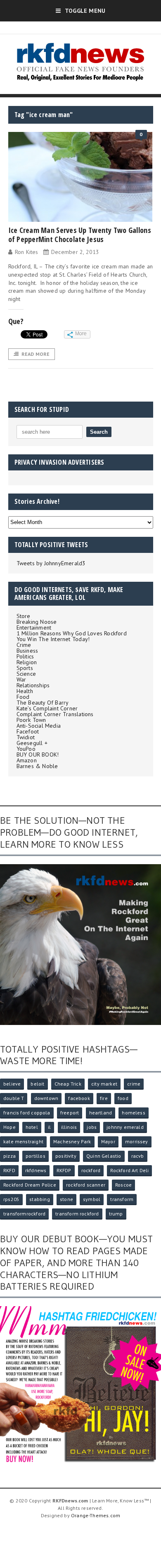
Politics (25, 656)
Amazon (27, 760)
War (21, 679)
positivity (65, 1156)
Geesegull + (32, 743)
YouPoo (26, 748)
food (123, 1098)
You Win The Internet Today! (53, 639)
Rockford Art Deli (129, 1170)
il (49, 1127)
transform (121, 1199)
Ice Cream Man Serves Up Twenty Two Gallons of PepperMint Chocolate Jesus (79, 234)
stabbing (39, 1199)
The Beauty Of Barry (43, 702)
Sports (25, 668)
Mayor (108, 1141)
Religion (27, 662)
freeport (69, 1112)
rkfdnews (35, 1170)
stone (66, 1199)
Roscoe (123, 1185)
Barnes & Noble (37, 766)
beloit (37, 1084)
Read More (35, 354)
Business (27, 650)
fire (104, 1098)
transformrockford (24, 1214)
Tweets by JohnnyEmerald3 (51, 563)
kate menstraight (23, 1141)
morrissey (136, 1141)
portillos (35, 1156)
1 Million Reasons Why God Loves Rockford (72, 633)
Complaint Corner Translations (55, 714)
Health (25, 691)
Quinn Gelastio (103, 1156)
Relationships (33, 685)
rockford (90, 1170)
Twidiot (26, 737)
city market (104, 1084)
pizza (9, 1156)
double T (13, 1098)
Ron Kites (26, 252)
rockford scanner (85, 1185)
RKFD (9, 1170)
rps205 (11, 1199)
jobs (92, 1127)
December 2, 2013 (75, 252)
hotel (32, 1127)
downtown (46, 1098)
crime (133, 1084)
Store (24, 616)
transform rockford (77, 1214)
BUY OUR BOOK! (38, 754)
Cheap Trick (67, 1084)
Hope (9, 1127)
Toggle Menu (85, 10)
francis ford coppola (26, 1112)
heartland (100, 1112)
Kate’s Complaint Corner (47, 708)
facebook (79, 1098)
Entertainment (34, 627)
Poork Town (31, 720)
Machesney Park (72, 1141)
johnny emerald (125, 1127)
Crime (24, 645)
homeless (133, 1112)
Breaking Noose (37, 621)
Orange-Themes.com (95, 1515)
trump (116, 1214)
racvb (137, 1156)
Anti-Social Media (39, 725)
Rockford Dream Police (29, 1185)
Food (23, 696)
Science (26, 673)
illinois (69, 1127)
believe (12, 1084)
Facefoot (28, 731)
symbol (91, 1199)
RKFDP (64, 1170)
